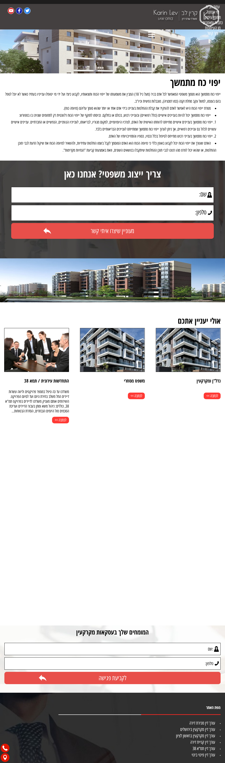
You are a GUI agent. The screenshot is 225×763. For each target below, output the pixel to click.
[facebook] (19, 10)
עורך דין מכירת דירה (202, 723)
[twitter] (27, 10)
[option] (170, 368)
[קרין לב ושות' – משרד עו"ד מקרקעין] (187, 16)
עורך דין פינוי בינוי (203, 755)
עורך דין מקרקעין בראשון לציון (195, 735)
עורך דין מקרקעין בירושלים (197, 729)
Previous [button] (218, 369)
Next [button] (7, 439)
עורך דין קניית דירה (202, 742)
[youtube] (11, 10)
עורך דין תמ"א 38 (203, 748)
